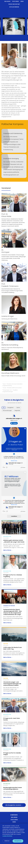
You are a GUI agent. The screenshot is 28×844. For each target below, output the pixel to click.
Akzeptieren (17, 841)
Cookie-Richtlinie (7, 836)
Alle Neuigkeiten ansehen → (14, 805)
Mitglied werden (14, 7)
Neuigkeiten (10, 407)
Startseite (14, 815)
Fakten (18, 407)
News (22, 1)
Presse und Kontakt (14, 4)
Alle (4, 407)
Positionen (15, 1)
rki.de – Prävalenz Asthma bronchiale (12, 387)
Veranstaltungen (7, 410)
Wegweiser (17, 410)
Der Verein (7, 1)
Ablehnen (7, 841)
